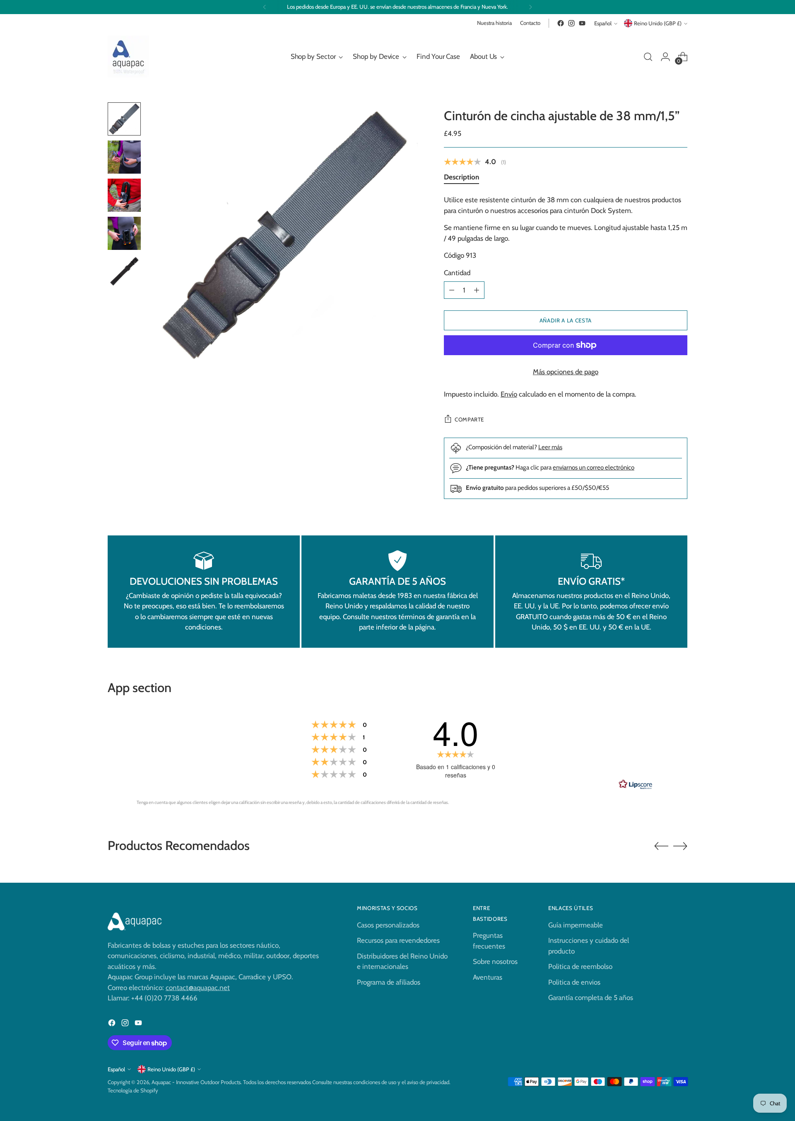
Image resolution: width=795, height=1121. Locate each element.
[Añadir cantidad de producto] (476, 290)
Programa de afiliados (388, 982)
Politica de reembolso (580, 966)
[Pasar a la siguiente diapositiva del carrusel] (680, 846)
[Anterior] (264, 7)
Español (603, 23)
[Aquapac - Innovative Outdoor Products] (128, 56)
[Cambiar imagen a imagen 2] (124, 157)
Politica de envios (574, 982)
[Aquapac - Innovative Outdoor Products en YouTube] (582, 23)
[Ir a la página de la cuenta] (665, 56)
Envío (509, 394)
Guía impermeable (575, 925)
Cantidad (457, 273)
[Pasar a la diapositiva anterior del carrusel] (661, 846)
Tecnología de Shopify (133, 1090)
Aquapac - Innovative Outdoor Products (196, 1082)
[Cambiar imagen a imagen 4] (124, 233)
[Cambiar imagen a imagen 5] (124, 271)
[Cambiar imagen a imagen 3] (124, 195)
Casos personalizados (388, 925)
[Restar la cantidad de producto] (451, 290)
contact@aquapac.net (198, 987)
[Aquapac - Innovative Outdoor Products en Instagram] (571, 23)
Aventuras (487, 977)
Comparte (469, 419)
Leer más (550, 447)
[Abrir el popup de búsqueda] (648, 56)
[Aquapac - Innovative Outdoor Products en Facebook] (560, 23)
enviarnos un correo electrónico (593, 467)
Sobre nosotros (495, 961)
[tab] (461, 178)
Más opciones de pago (565, 372)
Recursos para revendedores (398, 940)
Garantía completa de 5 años (590, 997)
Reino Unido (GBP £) (658, 23)
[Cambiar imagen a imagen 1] (124, 119)
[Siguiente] (530, 7)
